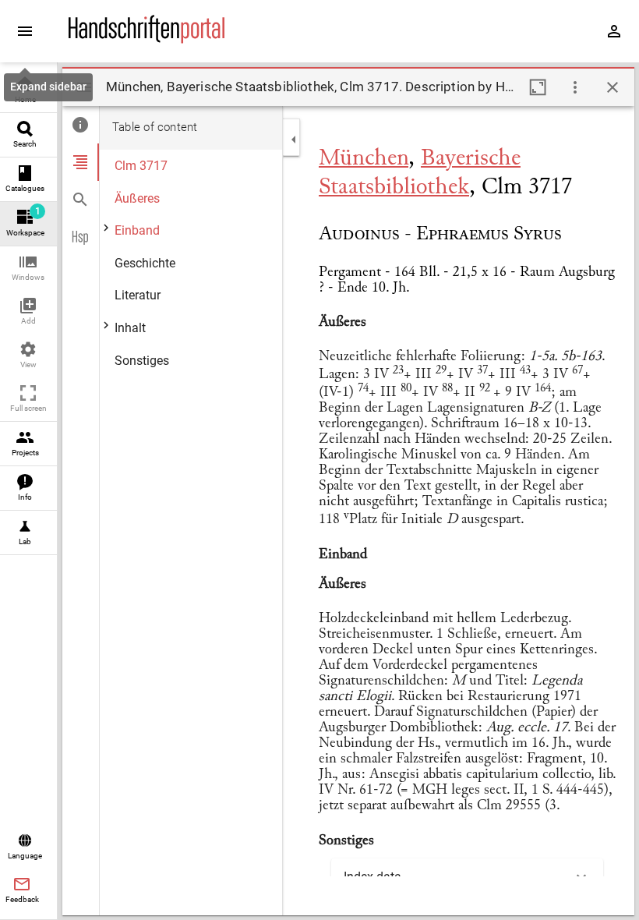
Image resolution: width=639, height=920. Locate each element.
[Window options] (575, 87)
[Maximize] (537, 87)
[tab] (80, 124)
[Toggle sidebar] (84, 87)
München (363, 159)
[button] (28, 268)
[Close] (612, 87)
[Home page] (146, 40)
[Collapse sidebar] (293, 139)
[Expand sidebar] (25, 31)
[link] (28, 91)
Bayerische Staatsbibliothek (420, 173)
